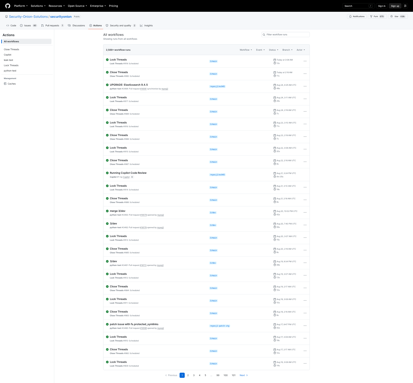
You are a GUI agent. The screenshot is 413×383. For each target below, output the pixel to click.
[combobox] (285, 34)
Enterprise (96, 5)
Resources (55, 5)
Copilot (126, 177)
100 (226, 375)
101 (234, 375)
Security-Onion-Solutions (28, 17)
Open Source (76, 5)
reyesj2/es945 (217, 86)
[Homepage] (7, 5)
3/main (213, 61)
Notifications (358, 16)
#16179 (143, 215)
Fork (379, 16)
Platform (19, 5)
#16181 (143, 88)
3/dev (213, 213)
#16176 (143, 227)
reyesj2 (164, 88)
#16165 (143, 328)
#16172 (143, 265)
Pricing (113, 5)
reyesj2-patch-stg (219, 326)
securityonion (61, 17)
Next (242, 375)
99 (218, 375)
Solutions (37, 5)
